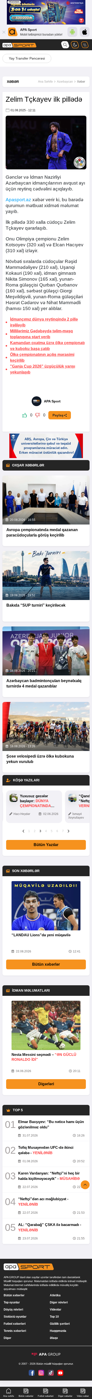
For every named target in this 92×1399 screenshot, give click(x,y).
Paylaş (58, 415)
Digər (7, 1338)
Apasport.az (18, 199)
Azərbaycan (65, 81)
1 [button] (29, 831)
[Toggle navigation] (85, 44)
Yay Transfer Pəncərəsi (27, 58)
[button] (23, 831)
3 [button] (40, 831)
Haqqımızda (58, 1331)
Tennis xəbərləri (15, 1331)
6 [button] (57, 831)
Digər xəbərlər (65, 1396)
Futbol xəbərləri (15, 1323)
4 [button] (46, 831)
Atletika (55, 1295)
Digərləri (46, 1084)
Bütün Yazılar (46, 845)
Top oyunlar (12, 1302)
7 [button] (63, 831)
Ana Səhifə (45, 81)
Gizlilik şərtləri (60, 1323)
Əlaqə (54, 1338)
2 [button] (35, 831)
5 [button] (52, 831)
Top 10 (54, 1316)
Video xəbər (83, 1396)
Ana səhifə (8, 1396)
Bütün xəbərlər (46, 964)
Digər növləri (59, 1302)
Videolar (55, 1309)
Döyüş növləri (13, 1309)
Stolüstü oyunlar (15, 1316)
